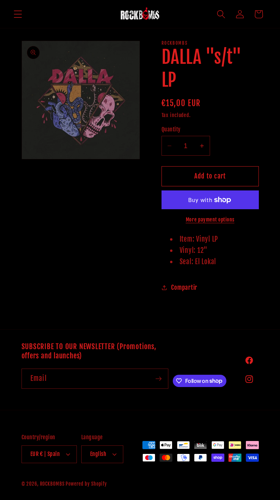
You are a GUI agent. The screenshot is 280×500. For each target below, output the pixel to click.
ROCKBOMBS (52, 484)
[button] (18, 14)
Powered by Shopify (86, 484)
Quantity (171, 129)
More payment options (210, 219)
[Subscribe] (158, 378)
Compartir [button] (184, 287)
